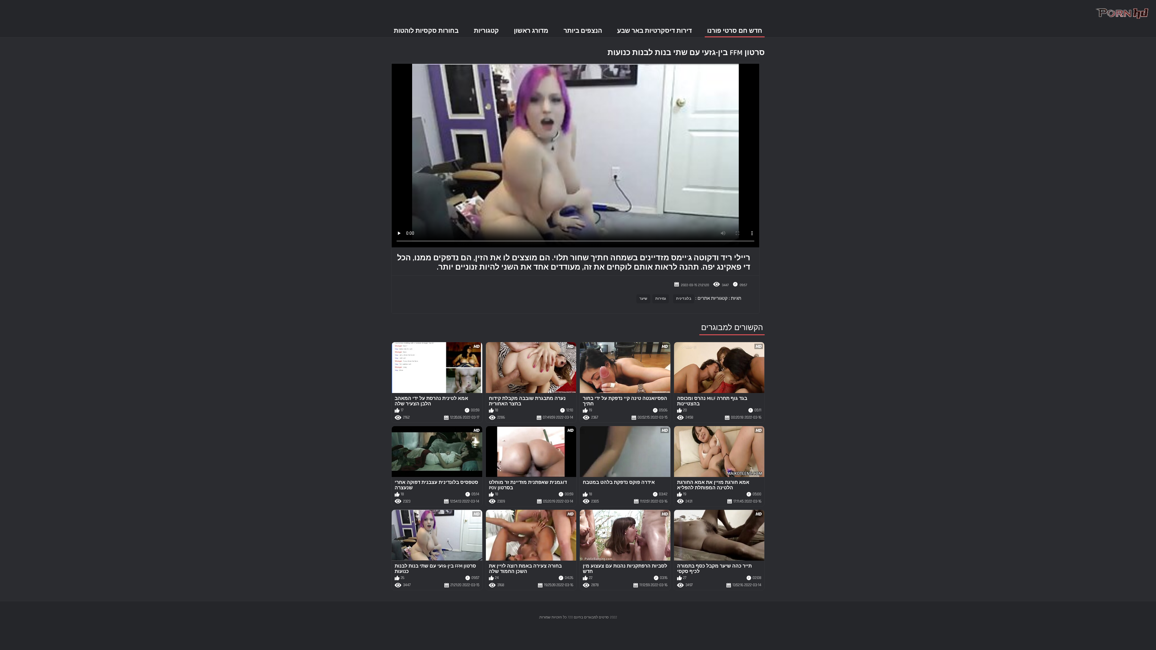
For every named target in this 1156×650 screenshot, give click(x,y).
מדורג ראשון (531, 31)
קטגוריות (486, 31)
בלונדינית (683, 298)
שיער (643, 298)
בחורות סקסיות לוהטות (426, 31)
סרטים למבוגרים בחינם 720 (588, 617)
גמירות (660, 298)
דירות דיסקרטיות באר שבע (654, 31)
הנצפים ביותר (583, 31)
